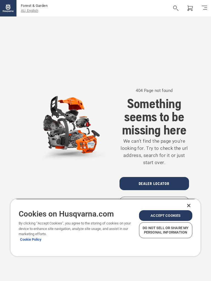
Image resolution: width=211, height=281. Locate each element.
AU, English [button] (29, 11)
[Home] (8, 8)
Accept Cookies (166, 215)
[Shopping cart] (190, 8)
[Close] (189, 205)
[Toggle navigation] (204, 8)
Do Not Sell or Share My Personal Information (165, 230)
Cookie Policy (30, 239)
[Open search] (175, 8)
